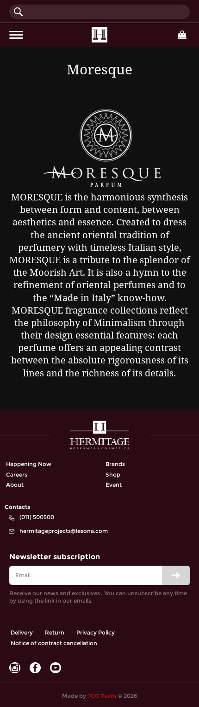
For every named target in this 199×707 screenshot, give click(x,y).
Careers (16, 474)
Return (54, 632)
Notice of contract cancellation (54, 643)
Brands (115, 463)
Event (114, 484)
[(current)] (99, 34)
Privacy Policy (95, 632)
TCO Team (101, 695)
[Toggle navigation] (16, 35)
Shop (113, 474)
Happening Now (28, 463)
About (15, 484)
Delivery (22, 632)
